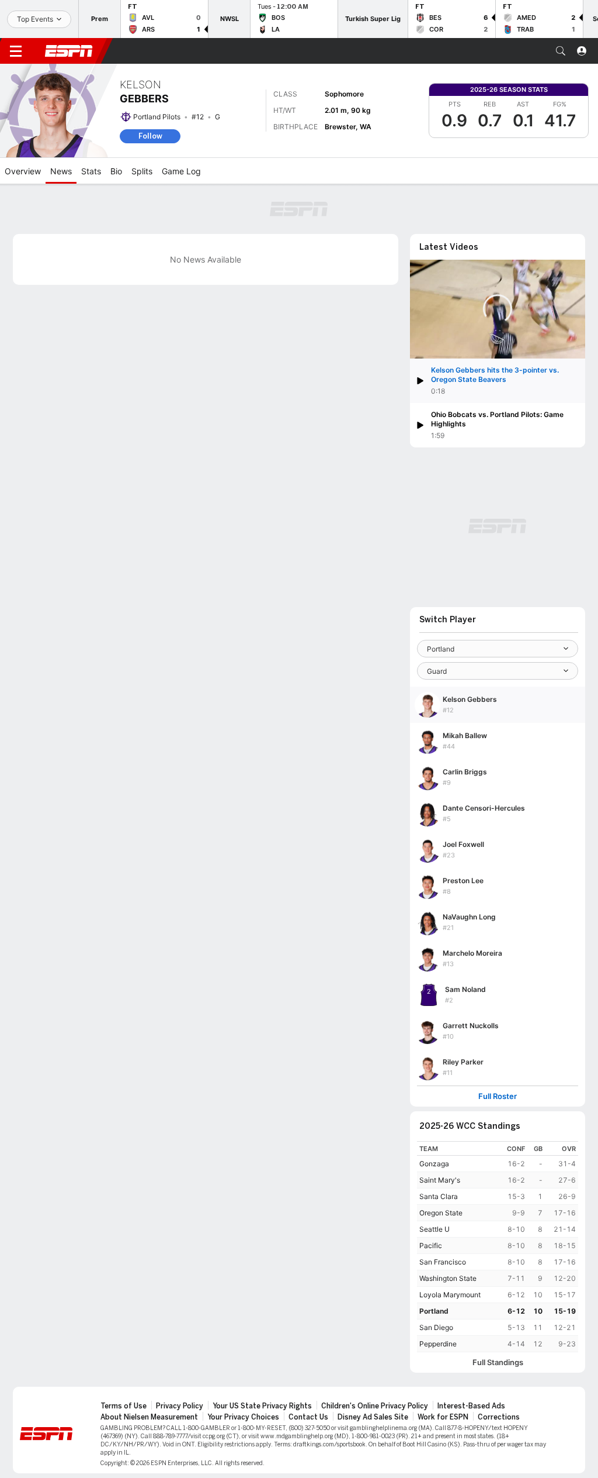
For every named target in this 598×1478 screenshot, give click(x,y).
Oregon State (441, 1212)
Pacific (430, 1245)
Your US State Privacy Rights (262, 1406)
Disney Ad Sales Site (373, 1417)
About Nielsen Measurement (149, 1417)
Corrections (499, 1417)
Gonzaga (434, 1163)
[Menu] (16, 51)
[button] (560, 51)
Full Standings (497, 1362)
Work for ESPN (443, 1417)
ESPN (69, 51)
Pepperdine (438, 1343)
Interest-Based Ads (471, 1406)
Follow (150, 136)
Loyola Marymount (450, 1294)
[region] (497, 1246)
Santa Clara (438, 1196)
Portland (433, 1311)
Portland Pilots (156, 116)
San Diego (436, 1327)
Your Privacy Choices (243, 1417)
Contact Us (308, 1417)
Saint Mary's (439, 1180)
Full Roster (497, 1096)
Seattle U (434, 1229)
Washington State (448, 1278)
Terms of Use (123, 1406)
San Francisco (442, 1261)
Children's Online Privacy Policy (374, 1406)
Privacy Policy (179, 1406)
